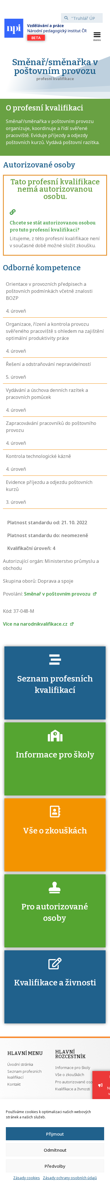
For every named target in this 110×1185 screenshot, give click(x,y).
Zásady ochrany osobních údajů (70, 1177)
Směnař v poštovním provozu (58, 594)
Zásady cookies (26, 1177)
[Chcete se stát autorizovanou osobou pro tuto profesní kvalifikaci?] (13, 212)
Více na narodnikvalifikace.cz (36, 624)
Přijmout (55, 1134)
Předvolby (55, 1166)
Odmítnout (55, 1150)
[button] (97, 36)
